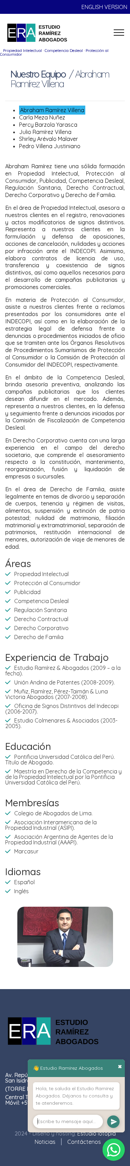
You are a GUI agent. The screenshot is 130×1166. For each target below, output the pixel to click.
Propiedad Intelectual (48, 173)
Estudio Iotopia (96, 1133)
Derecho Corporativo (32, 194)
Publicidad (53, 180)
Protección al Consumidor (87, 299)
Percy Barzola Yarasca (48, 124)
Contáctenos (84, 1141)
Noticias (45, 1141)
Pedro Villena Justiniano (49, 146)
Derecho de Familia (90, 194)
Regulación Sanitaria (33, 187)
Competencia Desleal (96, 180)
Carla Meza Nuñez (42, 117)
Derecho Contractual (95, 187)
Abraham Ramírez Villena (52, 110)
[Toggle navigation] (119, 32)
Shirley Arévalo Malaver (48, 138)
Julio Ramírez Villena (45, 131)
